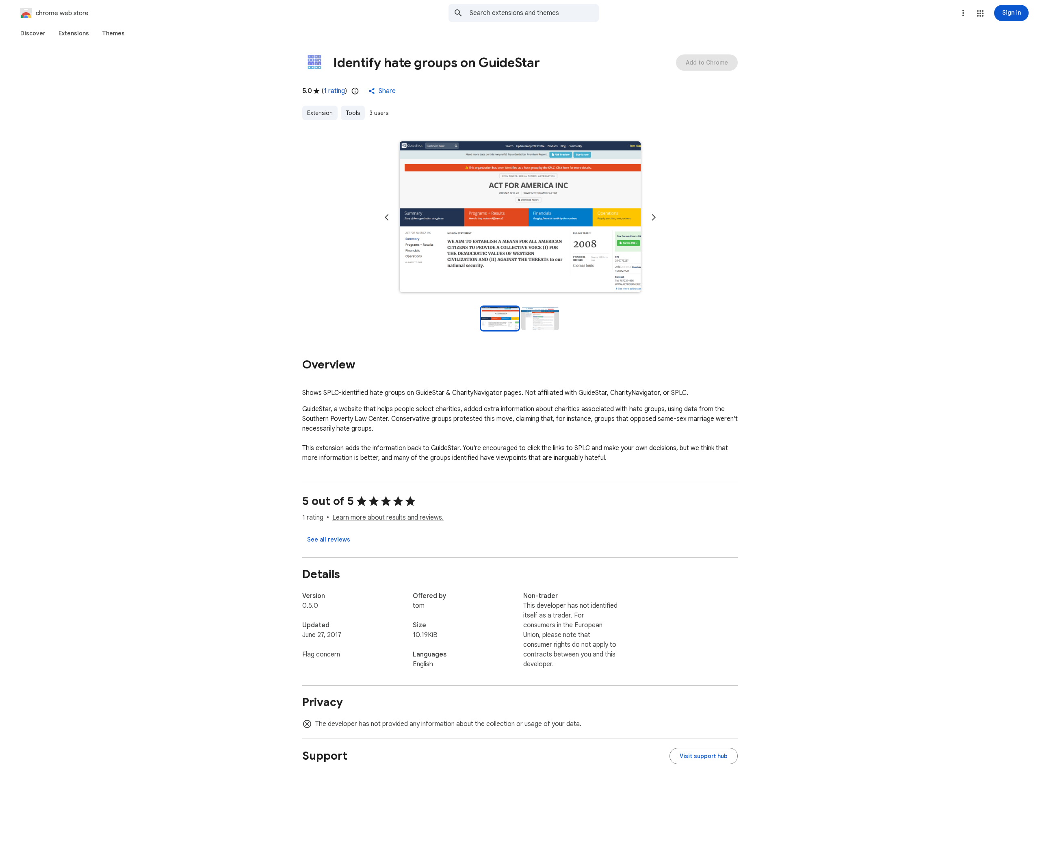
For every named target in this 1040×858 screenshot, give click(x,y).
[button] (980, 13)
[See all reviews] (328, 539)
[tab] (33, 33)
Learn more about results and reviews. (388, 518)
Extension (320, 113)
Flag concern (321, 654)
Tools (353, 113)
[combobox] (534, 13)
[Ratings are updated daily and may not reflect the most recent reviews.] (355, 91)
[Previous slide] (387, 217)
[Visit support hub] (704, 756)
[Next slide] (654, 217)
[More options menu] (963, 13)
